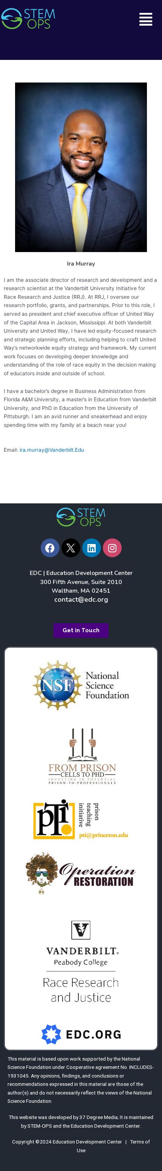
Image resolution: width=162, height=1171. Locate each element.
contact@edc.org (81, 599)
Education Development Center (105, 1126)
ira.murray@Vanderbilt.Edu (52, 450)
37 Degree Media (98, 1117)
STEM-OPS (40, 1126)
